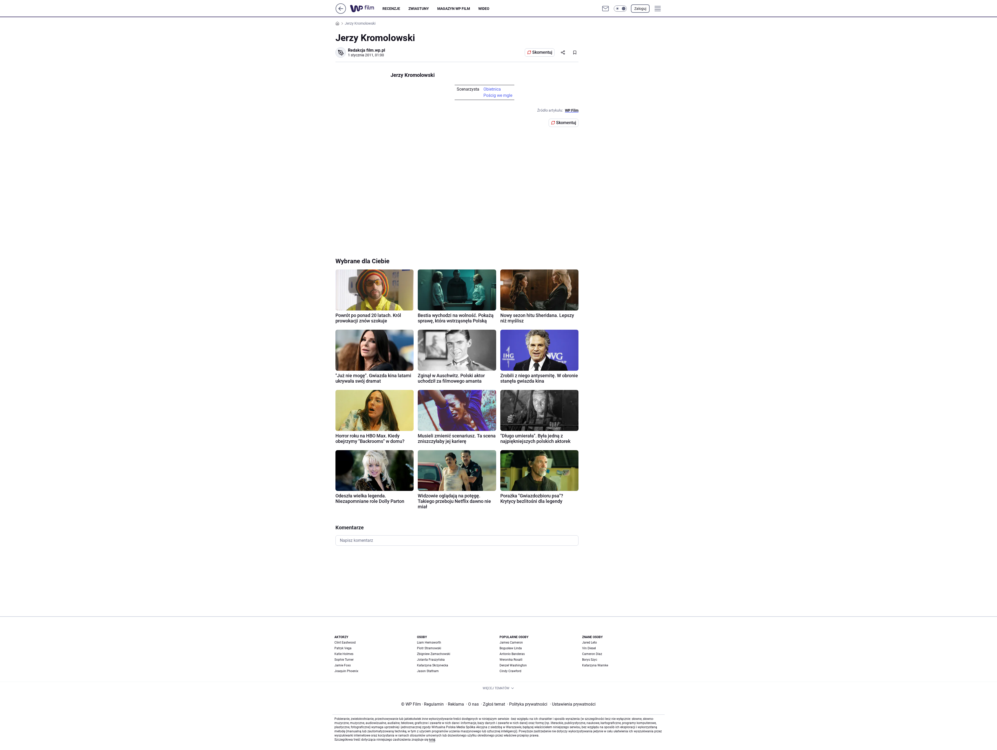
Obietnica (492, 89)
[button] (620, 8)
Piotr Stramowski (429, 648)
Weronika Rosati (511, 659)
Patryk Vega (343, 648)
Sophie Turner (344, 659)
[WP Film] (366, 8)
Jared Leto (589, 642)
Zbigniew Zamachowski (433, 654)
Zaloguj (640, 8)
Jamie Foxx (342, 665)
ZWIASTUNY (418, 8)
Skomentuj (542, 52)
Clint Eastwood (345, 642)
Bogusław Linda (511, 648)
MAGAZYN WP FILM (453, 8)
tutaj (432, 739)
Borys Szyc (589, 659)
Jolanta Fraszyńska (431, 659)
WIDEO (483, 8)
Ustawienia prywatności (573, 704)
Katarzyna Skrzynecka (432, 665)
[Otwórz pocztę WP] (605, 8)
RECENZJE (391, 8)
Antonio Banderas (512, 654)
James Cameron (511, 642)
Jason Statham (428, 671)
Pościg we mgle (497, 95)
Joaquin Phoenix (346, 671)
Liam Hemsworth (429, 642)
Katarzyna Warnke (595, 665)
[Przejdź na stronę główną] (340, 12)
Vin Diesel (589, 648)
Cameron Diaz (592, 654)
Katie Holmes (343, 654)
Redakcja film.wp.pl (366, 50)
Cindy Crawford (510, 671)
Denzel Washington (513, 665)
